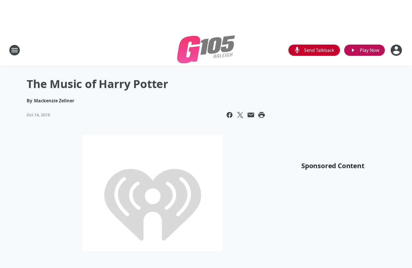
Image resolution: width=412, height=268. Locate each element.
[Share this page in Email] (251, 115)
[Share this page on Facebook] (229, 115)
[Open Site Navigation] (14, 50)
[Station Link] (206, 50)
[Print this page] (261, 115)
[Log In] (397, 50)
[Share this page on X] (240, 115)
